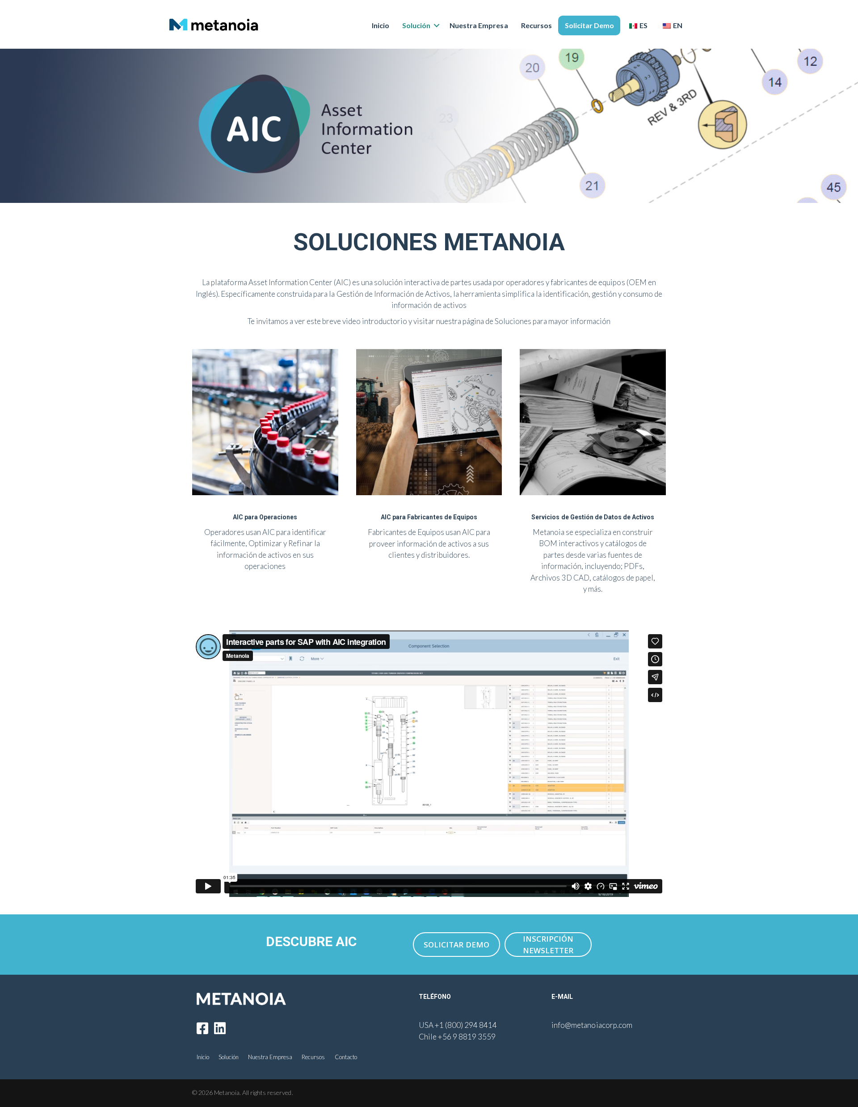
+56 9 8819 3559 (467, 1036)
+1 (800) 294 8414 (466, 1025)
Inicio (380, 25)
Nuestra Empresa (479, 25)
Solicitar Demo (589, 25)
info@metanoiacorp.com (591, 1025)
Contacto (346, 1057)
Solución (416, 25)
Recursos (536, 25)
